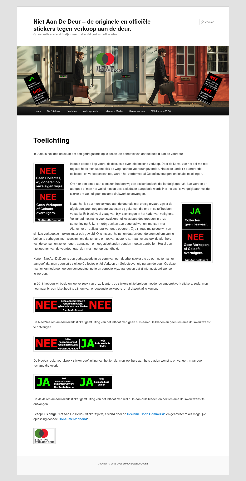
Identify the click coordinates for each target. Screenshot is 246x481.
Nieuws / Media (114, 111)
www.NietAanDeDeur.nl (135, 463)
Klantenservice (137, 111)
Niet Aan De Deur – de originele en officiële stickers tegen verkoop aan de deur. (92, 24)
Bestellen (71, 111)
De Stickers (53, 111)
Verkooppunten (91, 111)
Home (37, 111)
